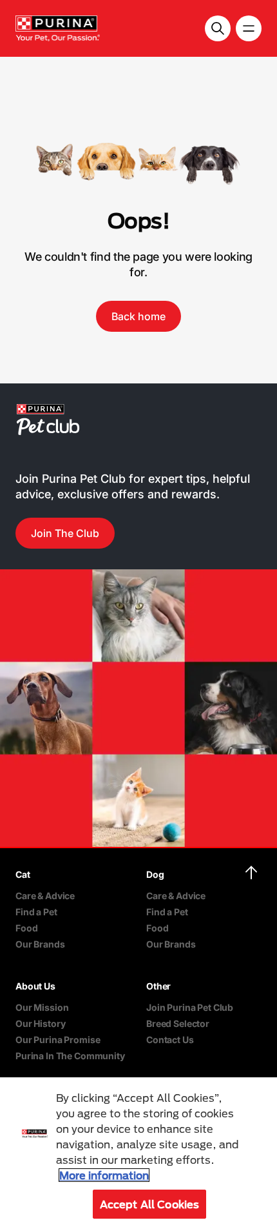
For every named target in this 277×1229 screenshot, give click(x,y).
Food (26, 927)
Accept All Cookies (150, 1204)
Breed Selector (177, 1023)
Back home (138, 316)
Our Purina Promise (57, 1039)
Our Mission (41, 1007)
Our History (40, 1023)
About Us (35, 985)
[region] (138, 1153)
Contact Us (170, 1039)
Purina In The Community (70, 1055)
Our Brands (40, 944)
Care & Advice (45, 895)
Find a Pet (36, 911)
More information (104, 1175)
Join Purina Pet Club (189, 1007)
